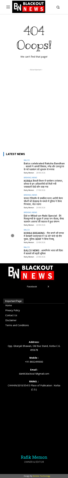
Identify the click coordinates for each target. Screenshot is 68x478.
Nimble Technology (41, 476)
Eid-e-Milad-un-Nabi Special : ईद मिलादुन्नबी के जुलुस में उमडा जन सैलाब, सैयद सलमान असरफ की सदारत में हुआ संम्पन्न (44, 218)
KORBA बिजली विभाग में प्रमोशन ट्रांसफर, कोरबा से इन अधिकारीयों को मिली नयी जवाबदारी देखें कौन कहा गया (43, 183)
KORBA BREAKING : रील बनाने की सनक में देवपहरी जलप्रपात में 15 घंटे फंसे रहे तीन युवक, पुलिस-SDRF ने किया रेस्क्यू (44, 236)
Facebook (32, 286)
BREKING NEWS (30, 177)
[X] (43, 286)
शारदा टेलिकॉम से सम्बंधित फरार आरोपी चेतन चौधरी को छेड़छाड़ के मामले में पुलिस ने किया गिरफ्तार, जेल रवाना (43, 201)
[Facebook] (22, 286)
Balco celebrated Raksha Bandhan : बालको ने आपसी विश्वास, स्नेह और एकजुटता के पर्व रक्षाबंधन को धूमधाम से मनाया (44, 166)
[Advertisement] (34, 105)
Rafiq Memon (29, 173)
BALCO (27, 160)
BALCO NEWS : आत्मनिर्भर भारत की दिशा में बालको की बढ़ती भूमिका (43, 252)
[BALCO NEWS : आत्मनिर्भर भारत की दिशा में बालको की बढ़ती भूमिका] (12, 253)
